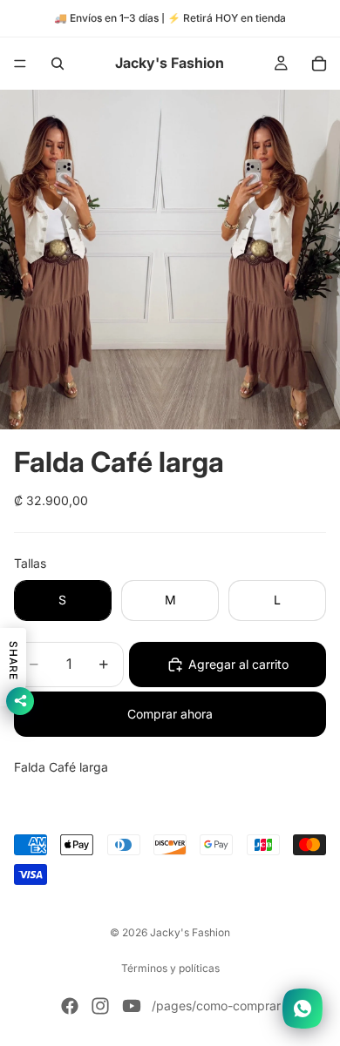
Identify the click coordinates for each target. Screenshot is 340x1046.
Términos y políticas (170, 968)
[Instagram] (100, 1005)
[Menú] (20, 64)
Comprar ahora (170, 713)
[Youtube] (131, 1005)
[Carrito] (319, 63)
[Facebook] (69, 1005)
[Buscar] (57, 63)
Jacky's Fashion (190, 932)
